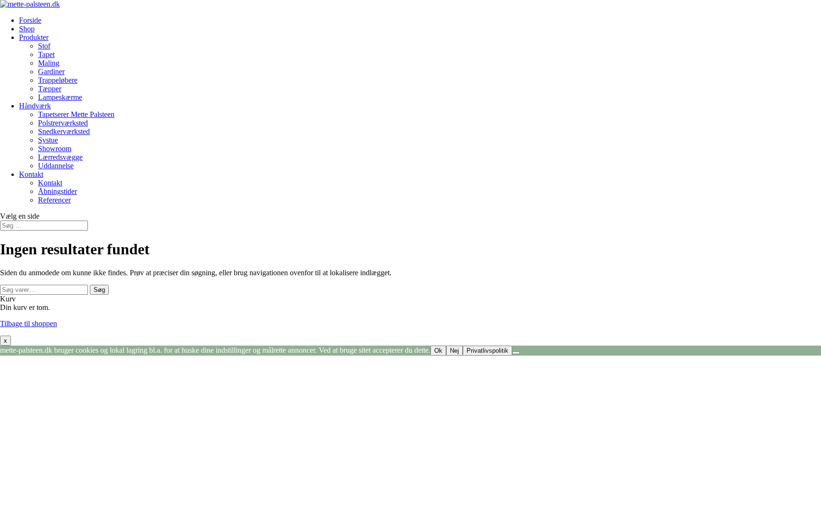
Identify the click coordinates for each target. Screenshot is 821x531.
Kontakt (31, 174)
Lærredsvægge (60, 157)
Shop (27, 29)
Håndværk (35, 106)
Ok (438, 350)
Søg (99, 289)
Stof (44, 46)
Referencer (54, 200)
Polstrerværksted (63, 123)
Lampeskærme (60, 97)
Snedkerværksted (64, 131)
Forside (30, 20)
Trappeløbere (57, 80)
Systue (48, 140)
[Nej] (516, 352)
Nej (454, 350)
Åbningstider (57, 191)
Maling (48, 63)
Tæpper (49, 89)
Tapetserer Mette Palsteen (76, 114)
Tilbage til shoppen (28, 323)
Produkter (33, 37)
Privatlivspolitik (487, 350)
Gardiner (51, 72)
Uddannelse (56, 166)
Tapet (46, 54)
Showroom (54, 149)
